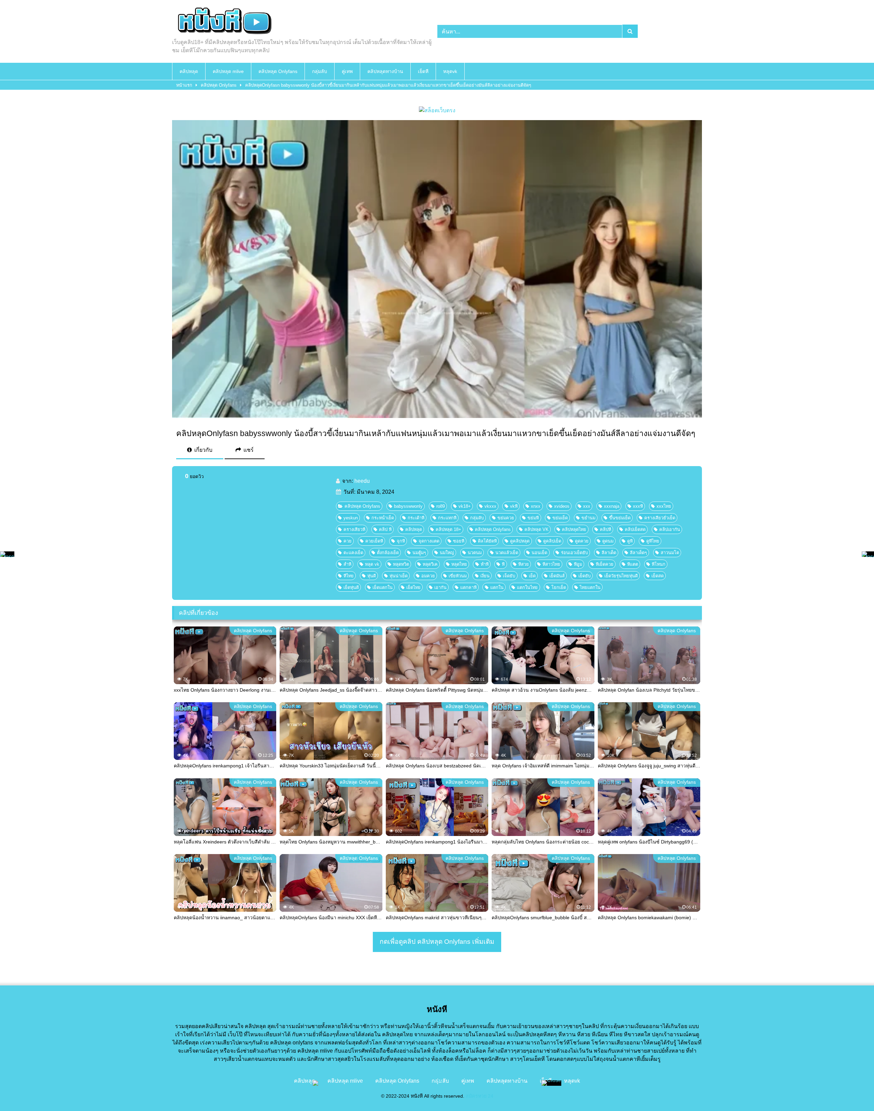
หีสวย (523, 564)
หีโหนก (658, 564)
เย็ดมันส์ (557, 575)
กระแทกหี (447, 517)
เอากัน (440, 587)
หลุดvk (450, 71)
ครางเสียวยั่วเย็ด (659, 517)
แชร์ (248, 450)
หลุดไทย (459, 564)
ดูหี (630, 541)
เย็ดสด (657, 575)
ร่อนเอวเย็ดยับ (574, 552)
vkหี (514, 506)
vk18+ (465, 506)
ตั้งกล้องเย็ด (388, 552)
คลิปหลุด (189, 71)
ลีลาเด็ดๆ (638, 552)
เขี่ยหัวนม (458, 575)
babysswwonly (408, 506)
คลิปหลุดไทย (574, 529)
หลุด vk (372, 564)
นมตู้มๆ (419, 552)
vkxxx (490, 506)
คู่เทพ (347, 71)
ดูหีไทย (652, 541)
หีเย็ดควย (605, 564)
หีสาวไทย (551, 564)
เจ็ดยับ (509, 575)
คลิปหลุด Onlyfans (277, 71)
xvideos (561, 506)
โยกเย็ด (558, 587)
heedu (362, 481)
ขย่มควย (505, 517)
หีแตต (632, 564)
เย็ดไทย (413, 587)
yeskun (350, 517)
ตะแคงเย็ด (353, 552)
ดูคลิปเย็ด (552, 541)
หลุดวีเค (430, 564)
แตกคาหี (468, 587)
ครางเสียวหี (354, 529)
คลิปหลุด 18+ (448, 529)
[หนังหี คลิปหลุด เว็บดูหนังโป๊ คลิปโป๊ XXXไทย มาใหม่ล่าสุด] (223, 21)
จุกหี (401, 541)
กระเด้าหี (416, 517)
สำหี (347, 564)
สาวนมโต (670, 552)
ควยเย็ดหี (374, 541)
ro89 (440, 506)
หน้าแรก (184, 85)
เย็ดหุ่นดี (351, 587)
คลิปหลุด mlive (228, 71)
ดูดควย (582, 541)
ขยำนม (588, 517)
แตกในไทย (527, 587)
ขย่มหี (533, 517)
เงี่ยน (485, 575)
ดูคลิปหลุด (520, 541)
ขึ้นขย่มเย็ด (620, 517)
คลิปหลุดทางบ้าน (385, 71)
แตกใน (497, 587)
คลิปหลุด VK (536, 529)
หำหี (485, 564)
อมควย (428, 575)
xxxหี (638, 506)
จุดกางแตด (429, 541)
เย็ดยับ (584, 575)
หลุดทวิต (401, 564)
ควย (347, 541)
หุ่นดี (371, 575)
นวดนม (475, 552)
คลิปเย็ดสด (635, 529)
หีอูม (578, 564)
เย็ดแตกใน (382, 587)
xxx (586, 506)
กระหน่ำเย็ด (382, 517)
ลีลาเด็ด (609, 552)
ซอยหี (458, 541)
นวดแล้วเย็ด (506, 552)
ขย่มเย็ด (560, 517)
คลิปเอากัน (669, 529)
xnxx (535, 506)
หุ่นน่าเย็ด (399, 575)
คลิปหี (605, 529)
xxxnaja (611, 506)
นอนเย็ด (539, 552)
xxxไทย (664, 506)
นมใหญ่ (447, 552)
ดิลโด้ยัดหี (487, 541)
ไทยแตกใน (590, 587)
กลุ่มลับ (319, 71)
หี (503, 564)
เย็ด (532, 575)
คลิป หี (385, 529)
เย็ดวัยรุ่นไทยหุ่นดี (621, 575)
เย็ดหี (423, 71)
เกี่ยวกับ (202, 450)
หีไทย (348, 575)
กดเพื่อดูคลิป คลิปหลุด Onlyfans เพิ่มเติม (437, 941)
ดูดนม (608, 541)
